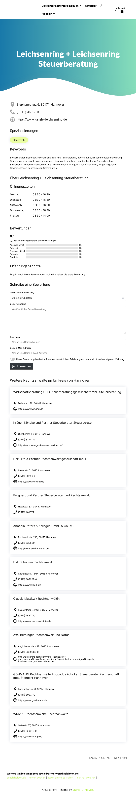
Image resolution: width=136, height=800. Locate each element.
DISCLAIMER (121, 757)
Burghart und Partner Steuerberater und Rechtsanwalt (51, 495)
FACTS (93, 757)
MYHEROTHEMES (83, 790)
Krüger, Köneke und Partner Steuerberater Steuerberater (53, 422)
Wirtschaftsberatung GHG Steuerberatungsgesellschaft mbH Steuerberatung (67, 392)
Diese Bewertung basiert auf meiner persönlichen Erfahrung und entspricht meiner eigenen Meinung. (70, 359)
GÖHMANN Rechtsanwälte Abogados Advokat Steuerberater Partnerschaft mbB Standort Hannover (66, 676)
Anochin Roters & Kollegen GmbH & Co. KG (43, 526)
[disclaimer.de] (23, 9)
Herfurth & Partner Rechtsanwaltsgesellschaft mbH (49, 459)
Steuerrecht (19, 140)
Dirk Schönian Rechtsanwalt (33, 562)
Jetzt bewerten (21, 366)
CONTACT (105, 757)
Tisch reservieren (85, 777)
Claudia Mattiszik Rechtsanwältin (36, 598)
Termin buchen (36, 777)
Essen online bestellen (60, 777)
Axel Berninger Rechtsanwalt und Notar (41, 635)
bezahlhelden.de (16, 777)
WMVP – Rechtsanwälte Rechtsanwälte (40, 714)
